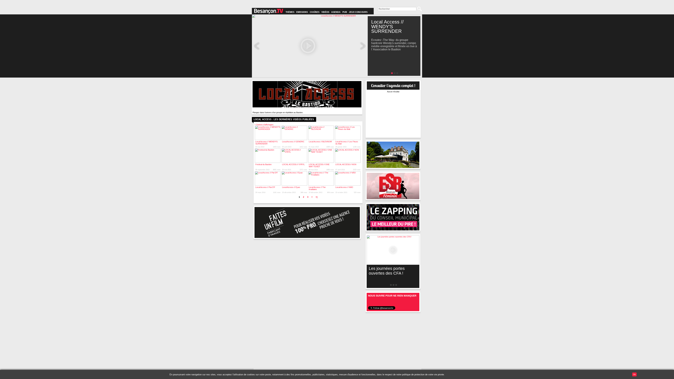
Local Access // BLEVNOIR (320, 142)
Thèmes (290, 12)
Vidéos (325, 12)
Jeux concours (358, 12)
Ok (634, 374)
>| (316, 197)
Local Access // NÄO (344, 187)
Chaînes (314, 12)
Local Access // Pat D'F (265, 187)
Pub (344, 12)
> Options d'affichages (264, 125)
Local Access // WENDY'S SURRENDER (266, 143)
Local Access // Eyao (291, 187)
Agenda (336, 12)
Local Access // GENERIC (293, 142)
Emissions (302, 12)
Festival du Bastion (263, 164)
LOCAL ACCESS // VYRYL (293, 164)
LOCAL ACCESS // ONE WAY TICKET (319, 165)
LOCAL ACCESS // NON (345, 164)
